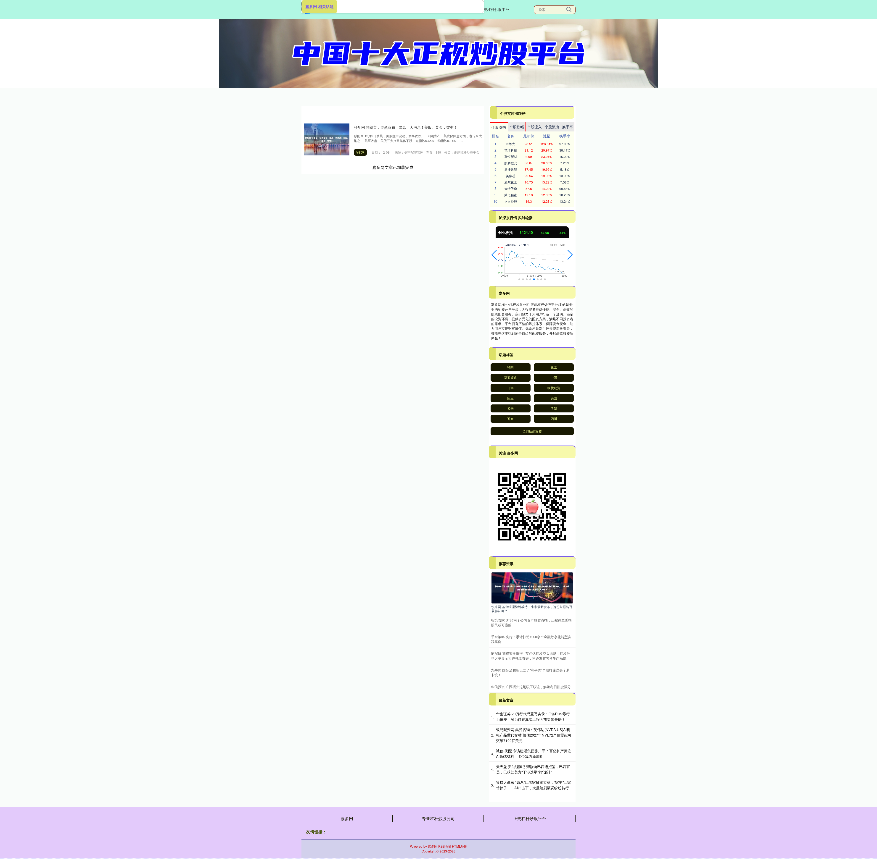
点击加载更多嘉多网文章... (393, 167)
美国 (554, 398)
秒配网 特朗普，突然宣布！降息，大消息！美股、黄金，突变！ (405, 127)
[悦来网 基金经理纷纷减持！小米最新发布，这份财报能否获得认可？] (532, 587)
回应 (510, 398)
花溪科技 (510, 150)
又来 (510, 408)
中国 (554, 377)
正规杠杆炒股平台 (494, 9)
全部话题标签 (532, 431)
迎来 (510, 418)
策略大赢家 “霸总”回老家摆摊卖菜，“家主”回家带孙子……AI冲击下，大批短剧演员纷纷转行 (533, 785)
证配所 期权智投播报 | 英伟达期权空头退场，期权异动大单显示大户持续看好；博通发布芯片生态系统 (530, 656)
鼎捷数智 (510, 169)
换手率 (567, 126)
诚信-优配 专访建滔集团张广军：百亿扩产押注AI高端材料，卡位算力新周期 (533, 753)
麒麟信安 (510, 163)
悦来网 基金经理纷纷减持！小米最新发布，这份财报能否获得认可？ (531, 608)
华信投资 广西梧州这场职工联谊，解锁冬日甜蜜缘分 (531, 686)
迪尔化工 (510, 182)
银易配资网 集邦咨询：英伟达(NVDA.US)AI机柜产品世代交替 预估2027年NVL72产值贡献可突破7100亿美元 (533, 735)
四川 (554, 418)
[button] (494, 255)
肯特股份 (510, 188)
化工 (554, 367)
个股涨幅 (498, 127)
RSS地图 (444, 846)
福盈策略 (510, 377)
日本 (510, 387)
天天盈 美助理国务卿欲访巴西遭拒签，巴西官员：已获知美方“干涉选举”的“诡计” (533, 769)
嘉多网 (347, 818)
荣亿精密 (510, 195)
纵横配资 (553, 387)
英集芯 (510, 175)
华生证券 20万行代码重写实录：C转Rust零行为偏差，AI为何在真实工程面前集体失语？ (533, 716)
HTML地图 (459, 846)
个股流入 (534, 126)
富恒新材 (510, 156)
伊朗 (554, 408)
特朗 (510, 367)
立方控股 (510, 201)
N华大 (510, 144)
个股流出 (552, 126)
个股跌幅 (516, 126)
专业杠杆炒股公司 (438, 818)
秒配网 (360, 152)
